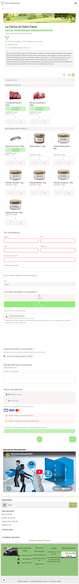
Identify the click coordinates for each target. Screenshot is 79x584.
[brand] (11, 3)
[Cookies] (4, 580)
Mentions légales (23, 581)
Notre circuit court (27, 555)
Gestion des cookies (55, 581)
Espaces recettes (27, 562)
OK (73, 505)
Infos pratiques (27, 559)
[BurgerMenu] (75, 3)
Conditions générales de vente (38, 581)
